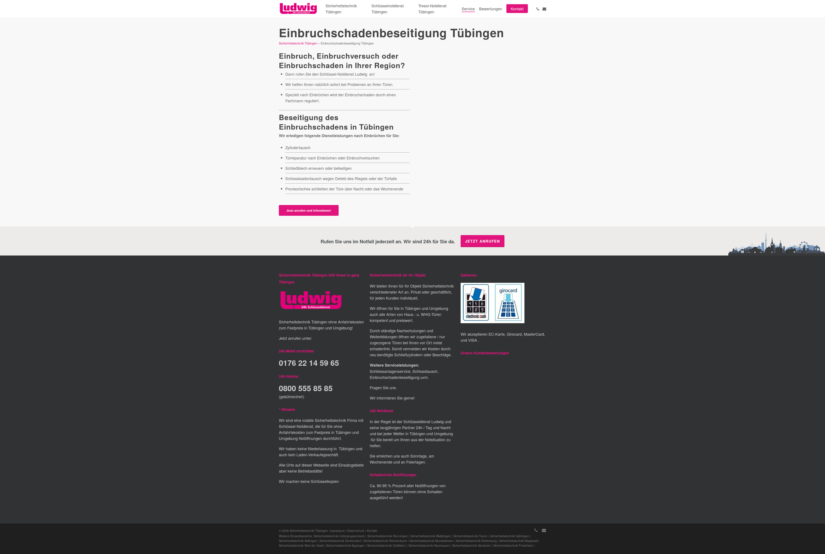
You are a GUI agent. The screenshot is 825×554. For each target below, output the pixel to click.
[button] (309, 210)
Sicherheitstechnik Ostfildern (386, 545)
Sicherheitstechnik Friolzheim (513, 545)
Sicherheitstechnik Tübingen (298, 43)
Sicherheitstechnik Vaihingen (509, 536)
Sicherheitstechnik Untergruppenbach (339, 536)
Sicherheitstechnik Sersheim (471, 545)
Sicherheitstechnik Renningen (387, 536)
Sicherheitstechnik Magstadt (518, 541)
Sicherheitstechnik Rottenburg (476, 541)
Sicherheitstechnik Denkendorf (340, 541)
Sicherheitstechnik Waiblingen (430, 536)
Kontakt (372, 530)
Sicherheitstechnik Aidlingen (298, 541)
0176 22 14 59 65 (309, 362)
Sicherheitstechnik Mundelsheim (431, 541)
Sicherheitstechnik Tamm (470, 536)
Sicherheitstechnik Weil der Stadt (301, 545)
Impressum (337, 530)
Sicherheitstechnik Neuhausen (429, 545)
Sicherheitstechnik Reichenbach (385, 541)
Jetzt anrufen (482, 241)
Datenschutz (355, 530)
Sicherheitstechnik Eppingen (345, 545)
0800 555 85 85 (306, 387)
